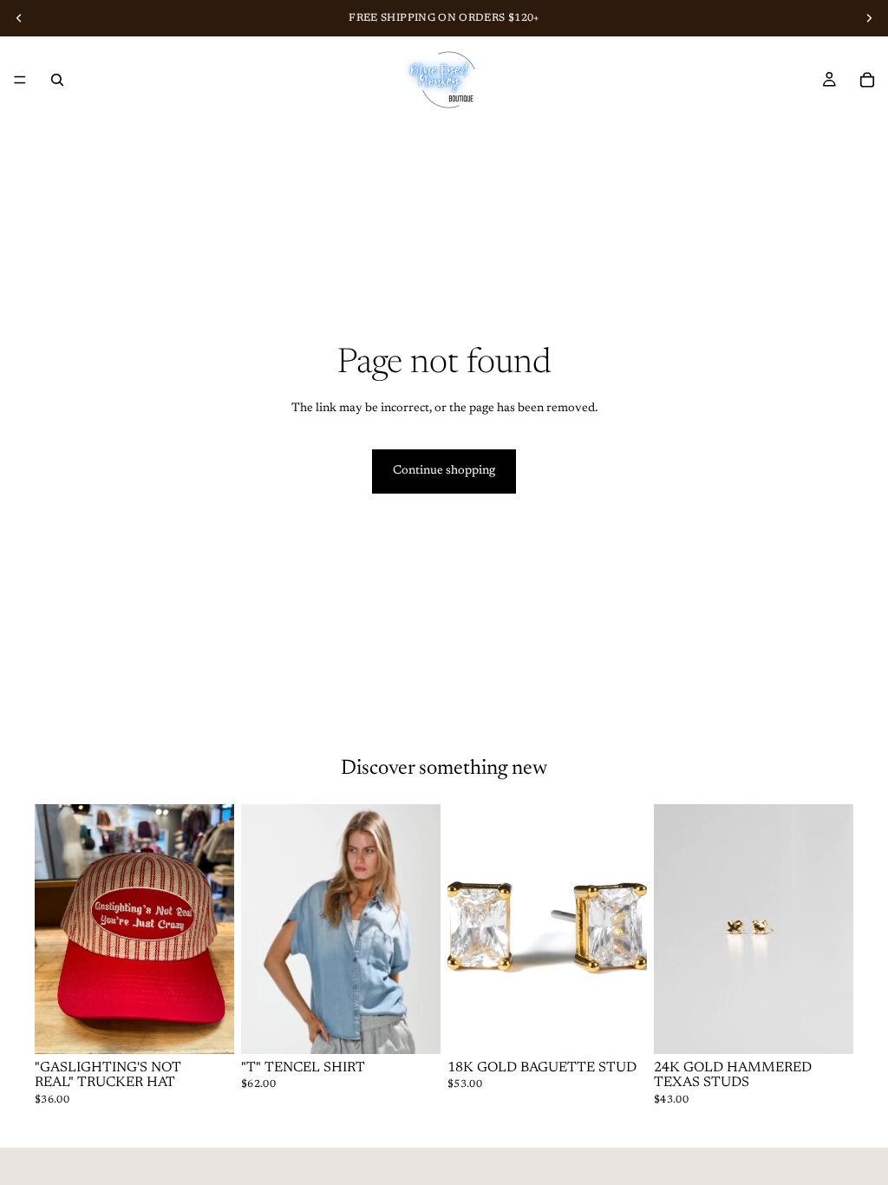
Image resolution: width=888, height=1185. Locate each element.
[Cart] (867, 80)
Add (222, 1026)
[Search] (57, 80)
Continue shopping (444, 471)
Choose (428, 1026)
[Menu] (20, 80)
